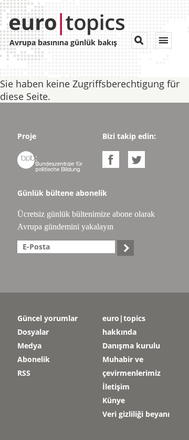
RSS (23, 373)
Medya (29, 346)
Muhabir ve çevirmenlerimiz (131, 366)
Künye (113, 400)
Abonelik (33, 359)
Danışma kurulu (131, 346)
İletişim (116, 387)
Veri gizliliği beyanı (136, 414)
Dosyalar (33, 332)
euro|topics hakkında (123, 325)
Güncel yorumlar (47, 318)
